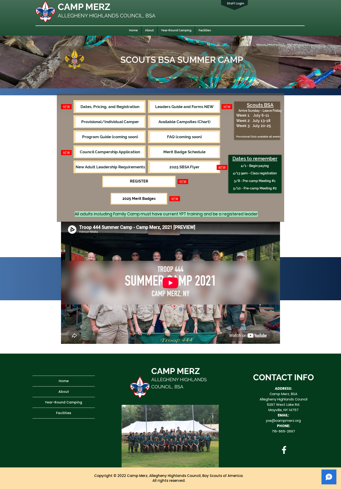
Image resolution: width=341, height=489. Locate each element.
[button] (110, 137)
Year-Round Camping (63, 402)
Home (64, 381)
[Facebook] (284, 450)
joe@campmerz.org (283, 420)
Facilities (63, 413)
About (63, 391)
